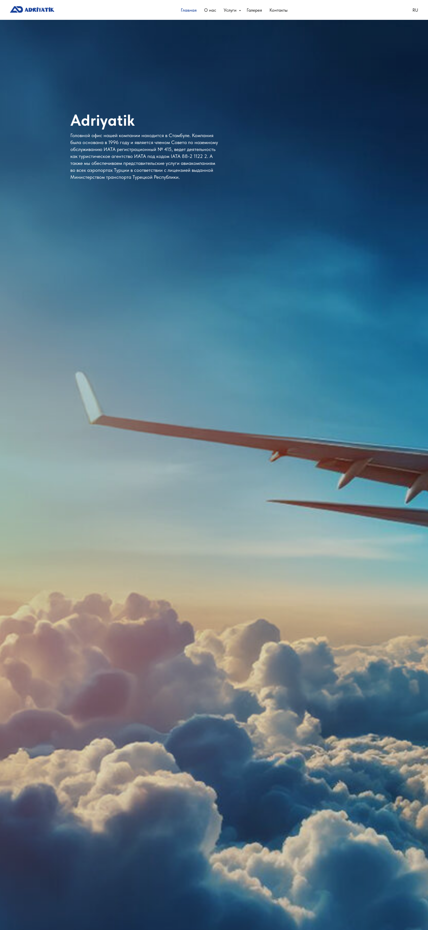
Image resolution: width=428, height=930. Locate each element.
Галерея (254, 10)
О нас (210, 10)
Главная (189, 10)
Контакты (278, 10)
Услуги (231, 10)
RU (415, 10)
